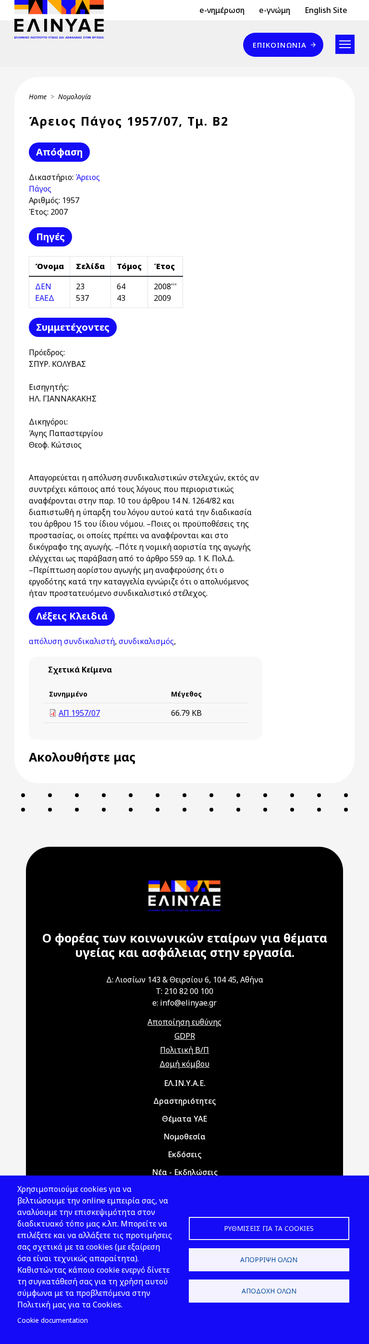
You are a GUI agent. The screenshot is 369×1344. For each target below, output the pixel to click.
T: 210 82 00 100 (184, 991)
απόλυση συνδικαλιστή (72, 641)
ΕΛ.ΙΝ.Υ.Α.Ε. (185, 1083)
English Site (326, 10)
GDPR (184, 1036)
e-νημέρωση (222, 10)
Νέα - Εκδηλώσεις (185, 1172)
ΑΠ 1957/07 (79, 713)
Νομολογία (74, 96)
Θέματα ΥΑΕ (184, 1118)
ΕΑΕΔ (44, 298)
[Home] (62, 19)
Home (38, 96)
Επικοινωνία (280, 45)
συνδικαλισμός (146, 641)
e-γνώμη (274, 10)
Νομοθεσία (184, 1136)
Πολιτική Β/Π (184, 1050)
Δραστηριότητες (184, 1101)
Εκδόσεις (184, 1154)
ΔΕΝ (43, 286)
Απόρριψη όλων (268, 1259)
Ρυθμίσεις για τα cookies (269, 1228)
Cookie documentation (52, 1320)
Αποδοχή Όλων (269, 1290)
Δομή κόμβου (184, 1064)
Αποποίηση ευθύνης (184, 1022)
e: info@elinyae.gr (184, 1002)
